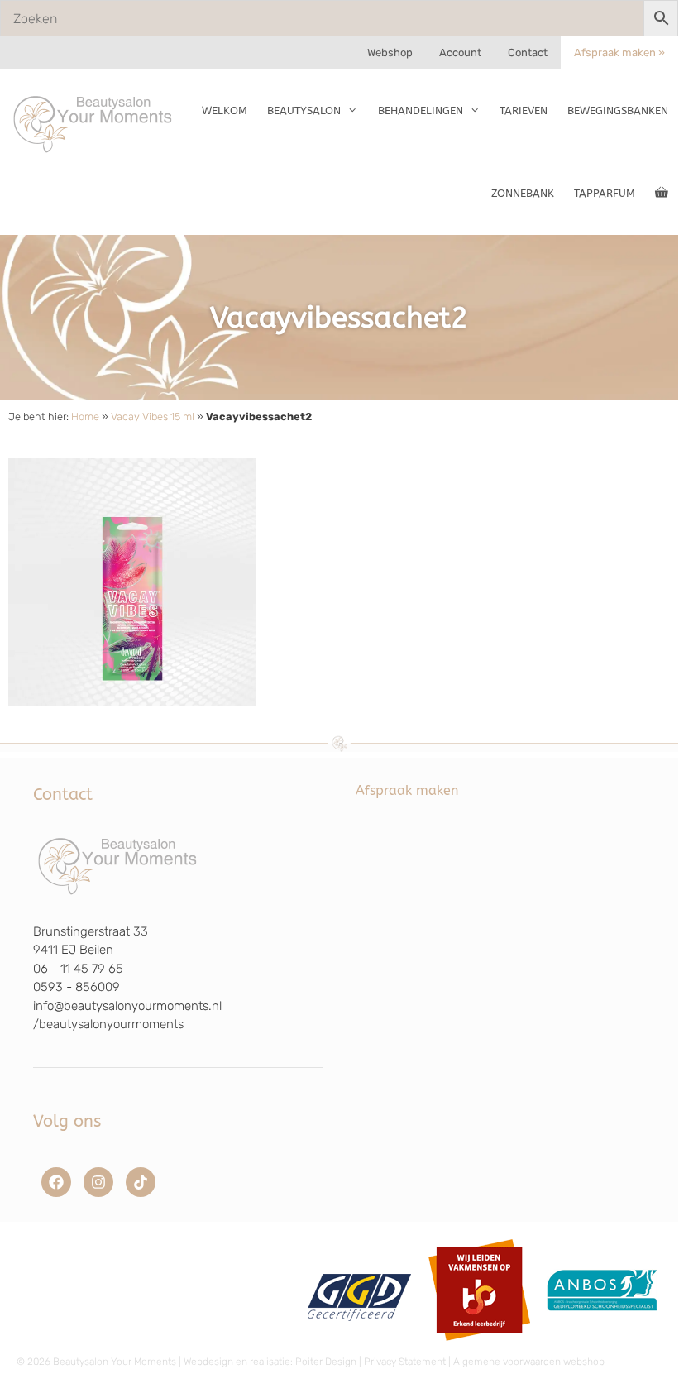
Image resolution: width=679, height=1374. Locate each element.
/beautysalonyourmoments (108, 1024)
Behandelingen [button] (420, 110)
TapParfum (604, 193)
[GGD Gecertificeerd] (357, 1346)
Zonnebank (522, 193)
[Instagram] (98, 1182)
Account (460, 52)
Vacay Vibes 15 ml (152, 416)
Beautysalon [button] (304, 110)
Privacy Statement (405, 1361)
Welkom (224, 110)
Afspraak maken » (619, 52)
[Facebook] (56, 1182)
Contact (528, 52)
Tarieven (524, 110)
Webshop (390, 52)
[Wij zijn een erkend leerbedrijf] (479, 1346)
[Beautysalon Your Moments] (93, 123)
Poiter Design (325, 1361)
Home (85, 416)
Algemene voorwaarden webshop (529, 1361)
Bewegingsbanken (617, 110)
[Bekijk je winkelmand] (661, 193)
